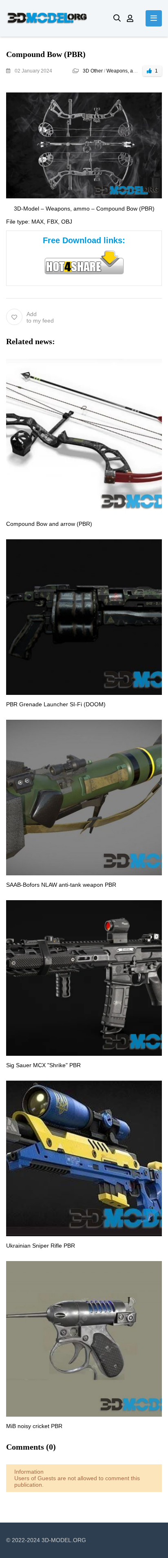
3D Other (93, 71)
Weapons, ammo (125, 71)
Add (40, 317)
